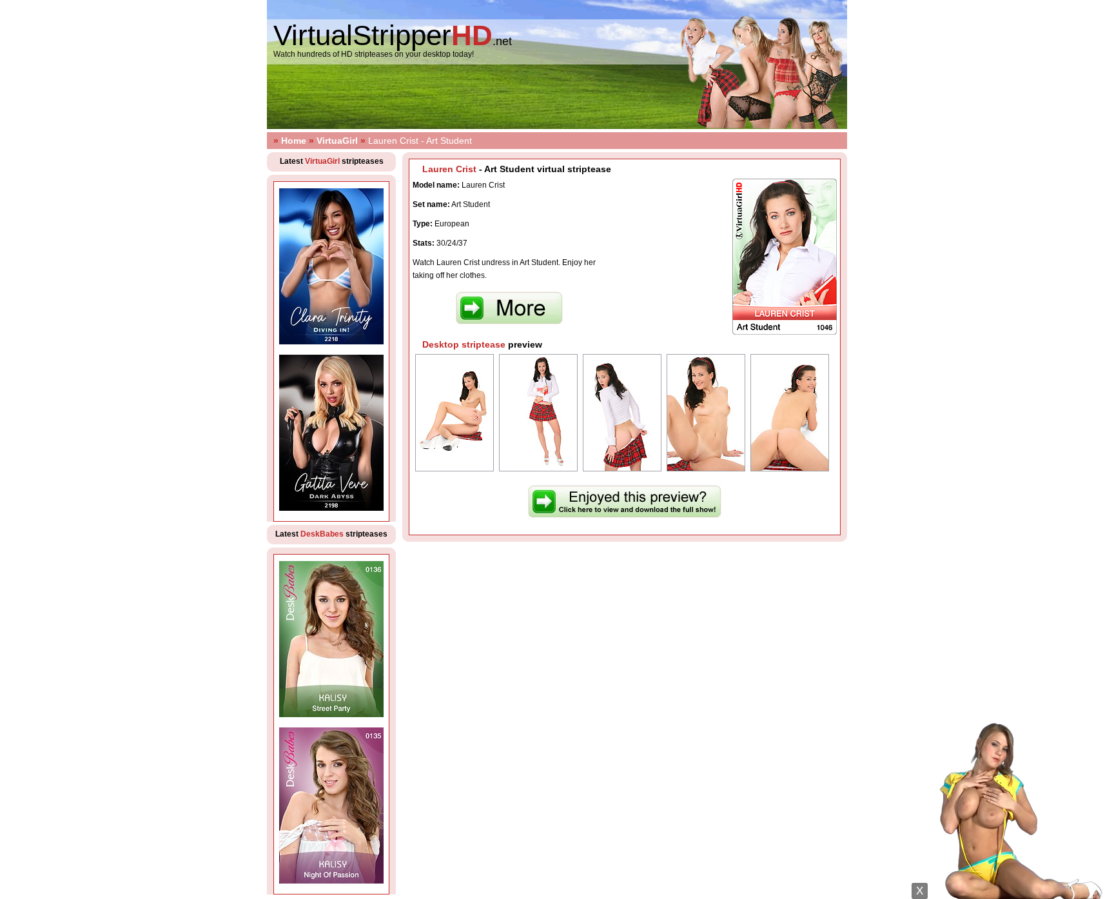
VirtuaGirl (337, 140)
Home (293, 140)
